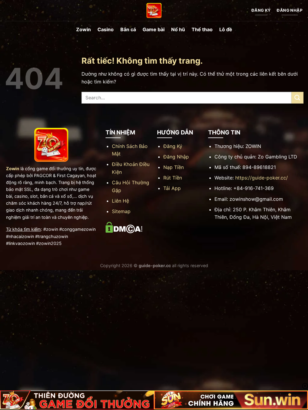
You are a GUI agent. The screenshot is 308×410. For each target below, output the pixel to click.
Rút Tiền (172, 178)
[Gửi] (297, 98)
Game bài (154, 29)
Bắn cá (128, 29)
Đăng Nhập (176, 157)
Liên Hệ (120, 201)
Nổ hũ (178, 29)
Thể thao (202, 29)
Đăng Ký (172, 146)
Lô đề (225, 29)
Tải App (172, 188)
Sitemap (121, 211)
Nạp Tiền (173, 167)
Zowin (83, 29)
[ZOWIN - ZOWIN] (154, 10)
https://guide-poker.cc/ (261, 178)
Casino (105, 29)
